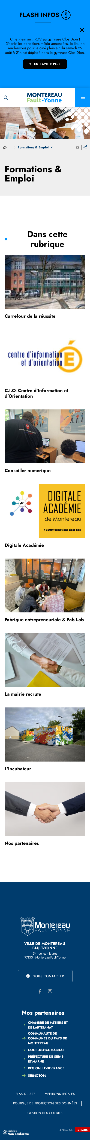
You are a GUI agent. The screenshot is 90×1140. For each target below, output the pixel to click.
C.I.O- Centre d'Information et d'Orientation (36, 393)
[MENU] (82, 97)
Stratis (83, 1130)
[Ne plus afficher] (81, 30)
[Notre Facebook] (40, 991)
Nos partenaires (22, 843)
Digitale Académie (24, 545)
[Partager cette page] (85, 147)
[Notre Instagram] (50, 991)
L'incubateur (18, 768)
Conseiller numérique (28, 470)
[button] (6, 97)
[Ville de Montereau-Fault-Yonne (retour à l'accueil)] (44, 97)
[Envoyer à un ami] (77, 147)
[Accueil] (5, 147)
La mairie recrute (23, 694)
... (10, 147)
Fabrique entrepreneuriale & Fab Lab (44, 619)
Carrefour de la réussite (30, 316)
